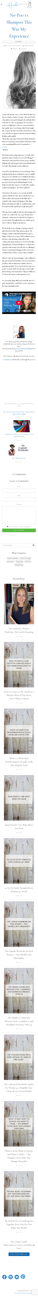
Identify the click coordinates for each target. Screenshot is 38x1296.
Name (19, 487)
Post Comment (19, 530)
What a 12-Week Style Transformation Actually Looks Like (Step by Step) (19, 762)
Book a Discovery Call (19, 1254)
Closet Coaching (25, 558)
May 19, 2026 (19, 962)
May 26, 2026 (19, 896)
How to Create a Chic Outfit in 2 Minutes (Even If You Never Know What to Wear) (19, 695)
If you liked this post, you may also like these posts (19, 405)
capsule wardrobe (12, 558)
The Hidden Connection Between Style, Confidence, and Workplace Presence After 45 (19, 1021)
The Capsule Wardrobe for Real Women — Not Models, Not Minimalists (19, 954)
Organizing (19, 561)
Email (19, 495)
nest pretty (10, 561)
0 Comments (24, 49)
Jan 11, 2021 (18, 418)
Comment (19, 504)
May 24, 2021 (18, 440)
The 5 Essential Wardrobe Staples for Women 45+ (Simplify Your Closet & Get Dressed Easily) (19, 1088)
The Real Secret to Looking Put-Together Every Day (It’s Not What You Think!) (19, 1224)
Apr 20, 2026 (19, 1232)
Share (19, 41)
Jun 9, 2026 (19, 769)
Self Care (15, 49)
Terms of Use (25, 1293)
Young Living (19, 565)
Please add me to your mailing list (20, 527)
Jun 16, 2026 (19, 703)
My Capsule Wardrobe (19, 458)
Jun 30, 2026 (19, 636)
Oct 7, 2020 (18, 462)
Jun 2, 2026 (19, 832)
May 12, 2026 (19, 1029)
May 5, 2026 (19, 1095)
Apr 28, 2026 (19, 1165)
